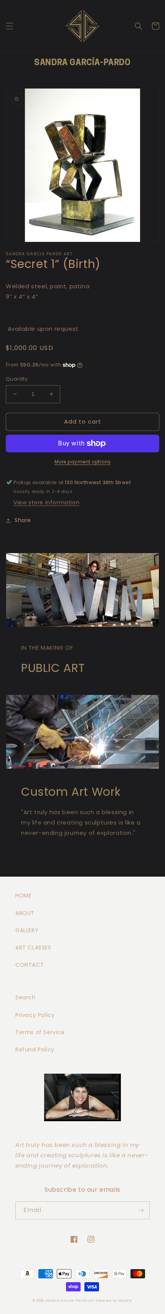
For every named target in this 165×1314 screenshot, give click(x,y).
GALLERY (26, 930)
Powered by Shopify (114, 1300)
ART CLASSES (33, 947)
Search (25, 997)
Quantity (17, 379)
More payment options (82, 461)
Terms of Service (40, 1032)
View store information (46, 502)
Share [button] (23, 520)
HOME (23, 895)
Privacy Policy (34, 1015)
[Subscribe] (140, 1210)
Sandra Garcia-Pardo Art (70, 1300)
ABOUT (25, 913)
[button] (9, 26)
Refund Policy (34, 1049)
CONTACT (29, 965)
